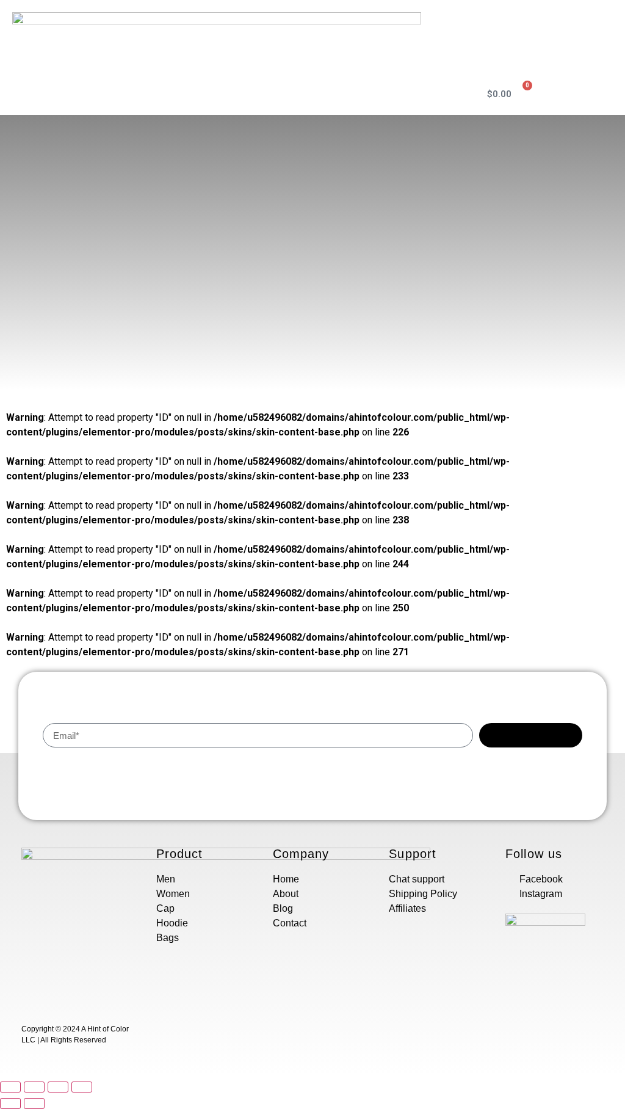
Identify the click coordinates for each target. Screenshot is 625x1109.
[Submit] (530, 735)
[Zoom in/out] (81, 1087)
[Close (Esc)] (10, 1087)
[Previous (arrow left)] (10, 1103)
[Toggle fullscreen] (58, 1087)
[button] (447, 94)
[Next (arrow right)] (34, 1103)
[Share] (34, 1087)
